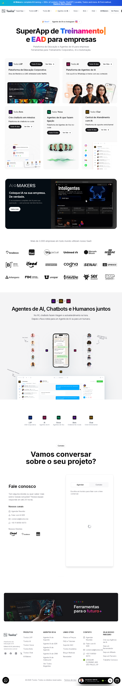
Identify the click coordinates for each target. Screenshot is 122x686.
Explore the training (62, 4)
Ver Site (48, 64)
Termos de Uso (70, 680)
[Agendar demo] (117, 680)
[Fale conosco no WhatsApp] (5, 680)
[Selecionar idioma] (104, 681)
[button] (61, 204)
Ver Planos (115, 11)
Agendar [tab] (80, 485)
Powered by (105, 675)
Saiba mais (15, 209)
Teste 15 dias (36, 64)
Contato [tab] (99, 485)
